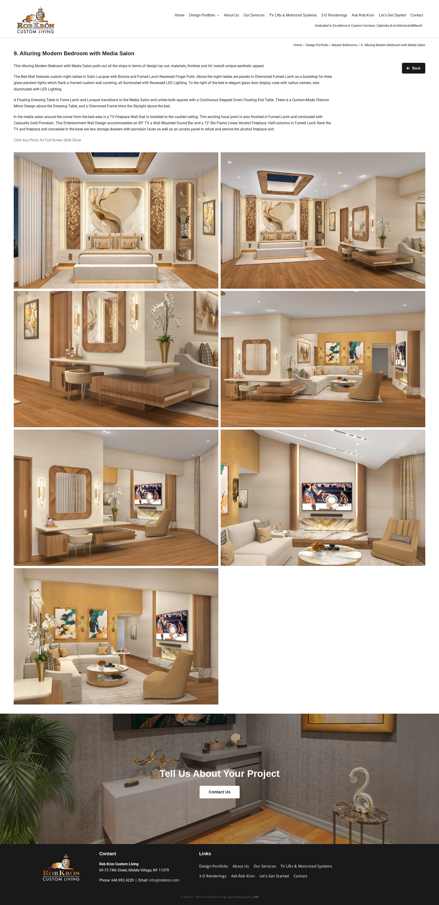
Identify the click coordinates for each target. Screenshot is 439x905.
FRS (256, 897)
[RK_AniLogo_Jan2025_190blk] (61, 852)
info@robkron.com (164, 880)
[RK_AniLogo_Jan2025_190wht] (35, 5)
